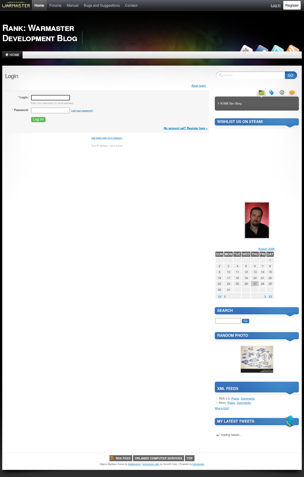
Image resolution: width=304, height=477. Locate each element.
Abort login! (198, 85)
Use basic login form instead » (107, 137)
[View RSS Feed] (292, 50)
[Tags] (271, 92)
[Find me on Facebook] (261, 50)
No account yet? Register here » (186, 128)
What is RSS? (222, 408)
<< (220, 296)
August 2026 (266, 249)
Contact (131, 5)
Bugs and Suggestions (102, 5)
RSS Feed (123, 458)
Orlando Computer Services (158, 458)
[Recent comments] (292, 92)
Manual (73, 5)
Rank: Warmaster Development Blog (39, 32)
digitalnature (134, 464)
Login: (23, 97)
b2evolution (199, 464)
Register (292, 5)
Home (39, 5)
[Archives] (282, 92)
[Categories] (261, 92)
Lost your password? (82, 110)
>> (270, 296)
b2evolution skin (151, 464)
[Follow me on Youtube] (246, 50)
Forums (55, 5)
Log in (276, 5)
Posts (235, 398)
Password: (20, 110)
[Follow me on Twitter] (277, 50)
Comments (248, 398)
